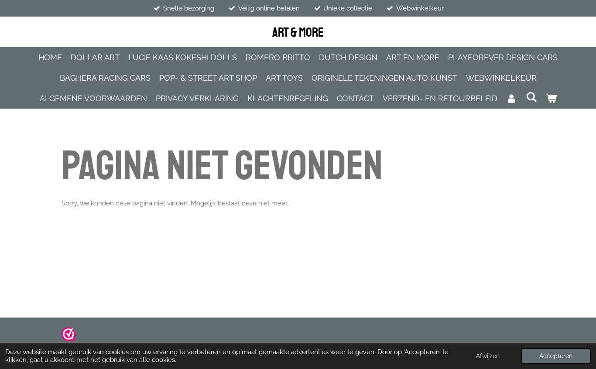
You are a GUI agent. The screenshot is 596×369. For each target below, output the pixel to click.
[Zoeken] (531, 97)
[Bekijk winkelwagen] (551, 98)
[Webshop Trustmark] (68, 338)
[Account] (511, 98)
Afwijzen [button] (488, 355)
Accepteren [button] (555, 355)
